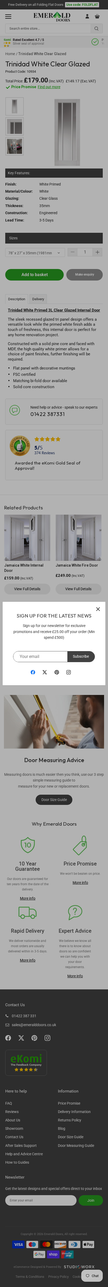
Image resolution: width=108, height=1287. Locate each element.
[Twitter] (44, 672)
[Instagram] (68, 672)
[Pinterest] (57, 672)
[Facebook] (33, 672)
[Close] (98, 609)
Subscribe (81, 656)
